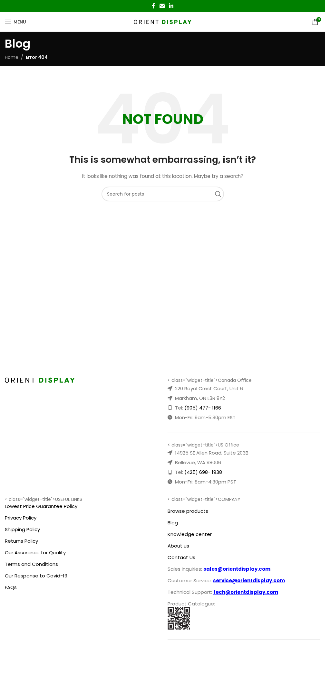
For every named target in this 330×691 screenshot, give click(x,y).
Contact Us (181, 557)
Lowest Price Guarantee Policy (41, 506)
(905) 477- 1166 (202, 407)
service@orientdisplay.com (249, 580)
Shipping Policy (22, 529)
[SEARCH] (219, 194)
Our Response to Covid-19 (36, 575)
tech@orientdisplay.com (245, 592)
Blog (173, 522)
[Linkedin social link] (171, 6)
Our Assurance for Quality (35, 552)
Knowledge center (190, 534)
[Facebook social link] (153, 6)
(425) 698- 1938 (203, 472)
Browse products (188, 511)
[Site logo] (162, 21)
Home (11, 57)
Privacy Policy (20, 517)
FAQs (11, 587)
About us (178, 545)
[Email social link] (162, 6)
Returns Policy (21, 541)
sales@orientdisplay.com (236, 569)
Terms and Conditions (31, 564)
